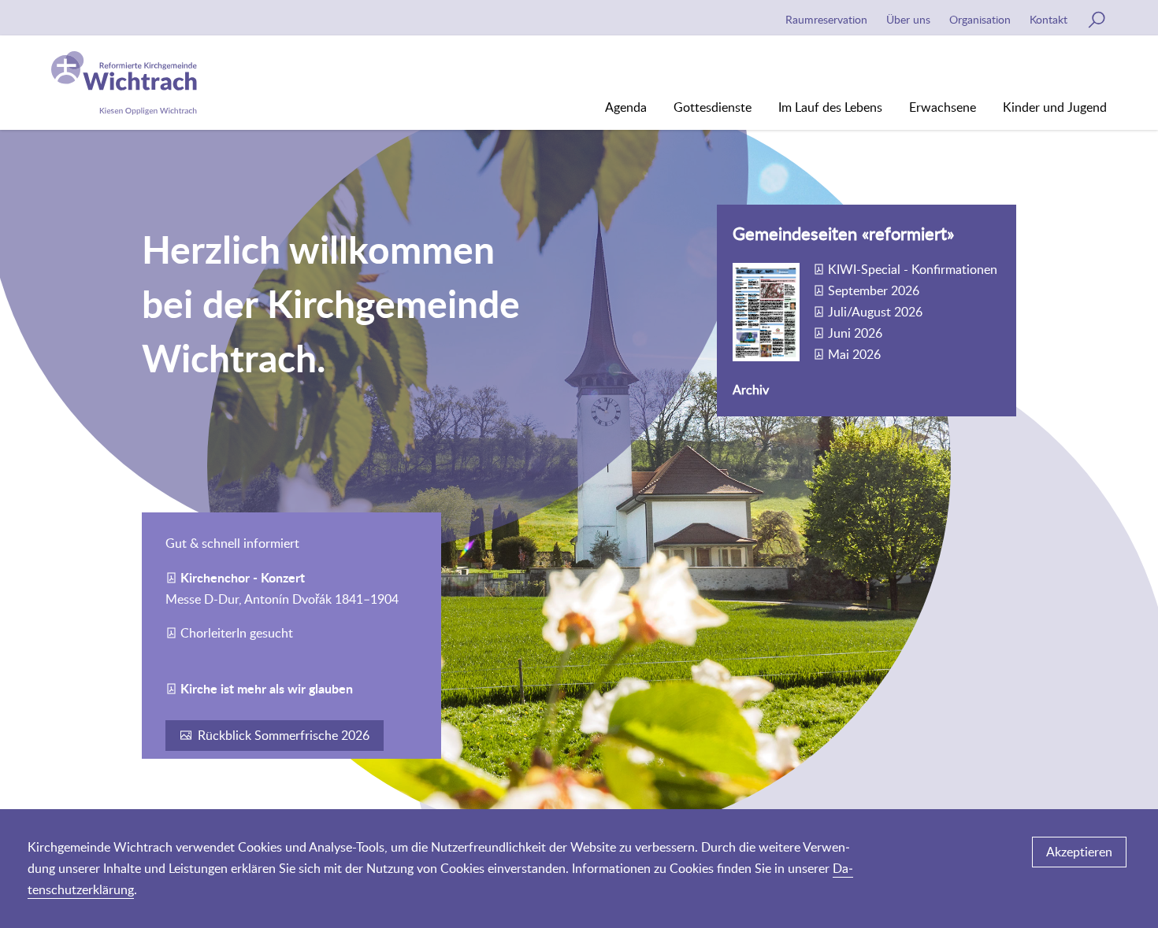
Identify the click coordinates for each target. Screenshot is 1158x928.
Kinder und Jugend (1055, 107)
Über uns (908, 19)
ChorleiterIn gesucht (236, 632)
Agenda (626, 107)
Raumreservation (826, 19)
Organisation (980, 19)
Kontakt (1048, 19)
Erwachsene (942, 107)
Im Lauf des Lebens (830, 107)
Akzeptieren (1079, 851)
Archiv (751, 389)
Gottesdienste (713, 107)
